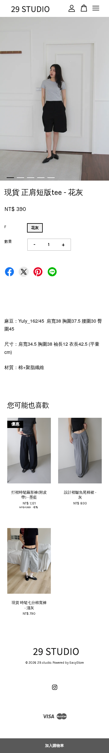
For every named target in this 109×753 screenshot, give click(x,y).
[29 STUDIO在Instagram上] (55, 690)
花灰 (35, 228)
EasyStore (76, 663)
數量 (8, 241)
